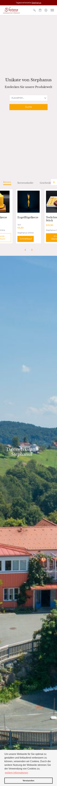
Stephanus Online (25, 233)
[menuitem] (34, 10)
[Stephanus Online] (11, 10)
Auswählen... (17, 97)
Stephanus (36, 3)
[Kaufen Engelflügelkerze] (28, 202)
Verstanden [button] (28, 780)
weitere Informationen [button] (16, 772)
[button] (34, 10)
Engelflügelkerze (27, 217)
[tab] (7, 183)
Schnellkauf (25, 238)
